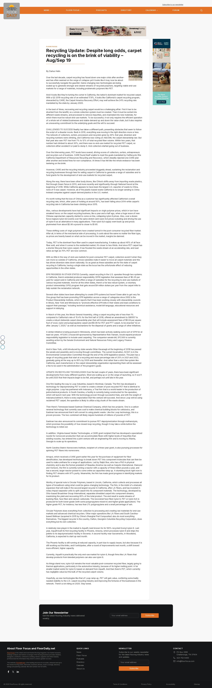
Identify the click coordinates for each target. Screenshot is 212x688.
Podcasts (101, 10)
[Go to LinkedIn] (17, 671)
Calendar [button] (151, 10)
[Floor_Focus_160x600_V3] (106, 31)
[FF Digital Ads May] (161, 72)
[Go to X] (13, 671)
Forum (176, 10)
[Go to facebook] (8, 671)
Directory (126, 10)
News (46, 10)
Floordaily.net (20, 662)
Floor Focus (72, 10)
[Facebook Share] (3, 337)
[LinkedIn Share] (3, 347)
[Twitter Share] (3, 342)
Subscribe (149, 615)
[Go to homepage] (12, 11)
